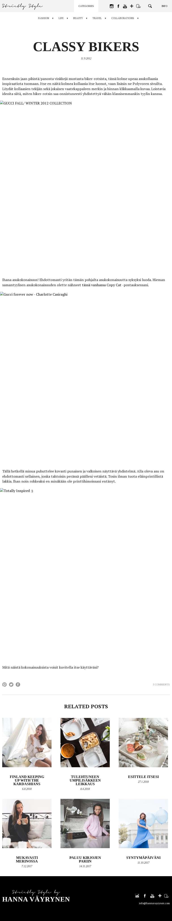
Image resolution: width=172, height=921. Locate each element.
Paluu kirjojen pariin (85, 859)
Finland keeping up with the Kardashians (27, 780)
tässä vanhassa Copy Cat (102, 284)
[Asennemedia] (138, 6)
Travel (97, 18)
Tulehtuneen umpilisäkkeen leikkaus (85, 780)
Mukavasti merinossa (27, 859)
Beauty (78, 18)
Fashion (43, 18)
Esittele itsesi (143, 777)
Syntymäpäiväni (143, 858)
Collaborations (122, 18)
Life (61, 18)
